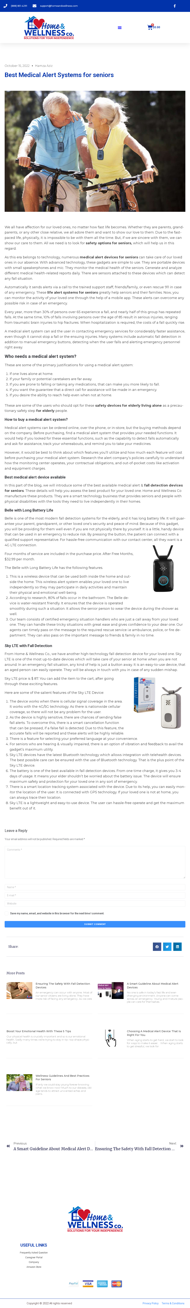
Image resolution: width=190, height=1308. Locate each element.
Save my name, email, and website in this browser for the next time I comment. (57, 913)
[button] (120, 27)
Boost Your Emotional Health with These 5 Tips (38, 1031)
